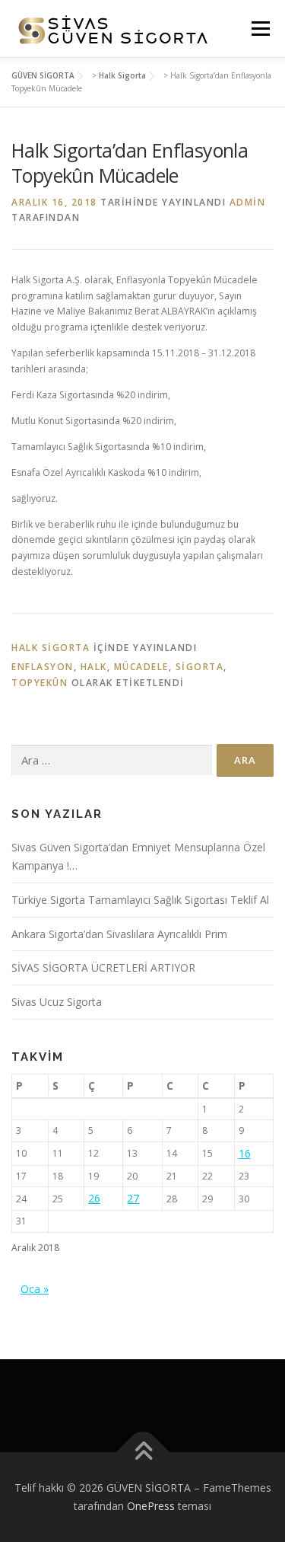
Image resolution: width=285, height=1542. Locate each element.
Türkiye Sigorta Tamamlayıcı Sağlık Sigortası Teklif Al (140, 899)
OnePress (151, 1506)
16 (245, 1153)
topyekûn (39, 682)
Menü (259, 28)
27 (133, 1198)
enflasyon (42, 666)
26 (94, 1198)
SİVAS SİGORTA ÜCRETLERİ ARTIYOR (103, 967)
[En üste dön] (142, 1452)
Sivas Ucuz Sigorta (56, 1001)
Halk (94, 666)
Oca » (35, 1289)
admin (248, 202)
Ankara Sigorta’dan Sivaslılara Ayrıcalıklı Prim (119, 934)
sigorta (200, 666)
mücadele (141, 666)
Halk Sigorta (50, 647)
